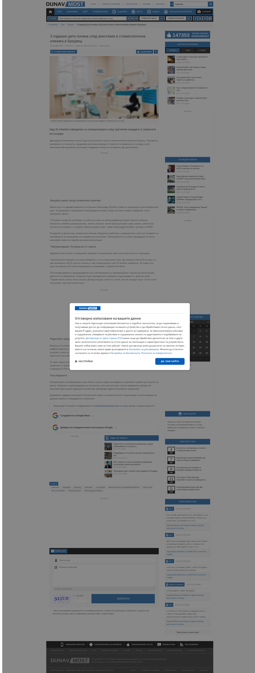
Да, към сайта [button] (170, 361)
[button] (84, 361)
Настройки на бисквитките (125, 353)
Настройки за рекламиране (144, 349)
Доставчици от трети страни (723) (104, 338)
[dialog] (130, 336)
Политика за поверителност (156, 353)
